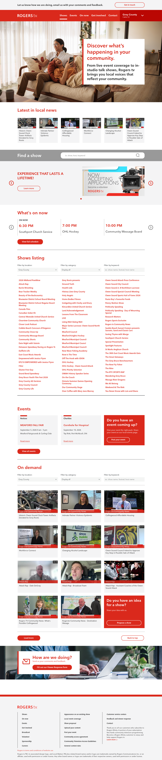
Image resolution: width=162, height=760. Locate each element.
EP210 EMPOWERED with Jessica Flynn (36, 362)
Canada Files (24, 309)
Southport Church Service (35, 231)
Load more (29, 638)
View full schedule (30, 242)
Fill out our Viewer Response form (52, 667)
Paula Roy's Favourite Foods (117, 299)
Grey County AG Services (30, 381)
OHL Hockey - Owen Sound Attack (77, 366)
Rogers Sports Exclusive (115, 320)
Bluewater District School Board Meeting (37, 299)
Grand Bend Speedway (29, 373)
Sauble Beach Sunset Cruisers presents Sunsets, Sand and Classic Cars (122, 329)
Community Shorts (27, 339)
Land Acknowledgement (73, 310)
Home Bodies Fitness (71, 299)
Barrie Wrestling (26, 288)
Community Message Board (124, 231)
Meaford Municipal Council (74, 339)
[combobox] (100, 155)
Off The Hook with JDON (73, 358)
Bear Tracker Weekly (28, 292)
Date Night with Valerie (29, 343)
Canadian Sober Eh (27, 313)
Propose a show (124, 623)
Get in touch (129, 5)
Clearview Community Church (32, 320)
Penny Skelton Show (114, 303)
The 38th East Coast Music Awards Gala (123, 353)
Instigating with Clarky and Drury (77, 303)
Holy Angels (67, 295)
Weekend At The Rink (114, 387)
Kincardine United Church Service (77, 307)
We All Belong (111, 383)
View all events (28, 451)
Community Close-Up (28, 332)
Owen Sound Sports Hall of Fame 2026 (122, 295)
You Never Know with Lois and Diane (121, 391)
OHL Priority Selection (72, 370)
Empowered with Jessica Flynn (32, 358)
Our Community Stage (72, 387)
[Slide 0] (81, 199)
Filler (21, 366)
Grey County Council (28, 385)
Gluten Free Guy (26, 370)
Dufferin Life (24, 351)
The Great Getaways (114, 357)
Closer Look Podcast (28, 324)
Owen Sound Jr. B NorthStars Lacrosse (122, 288)
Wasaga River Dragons (115, 380)
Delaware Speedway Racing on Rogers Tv (37, 347)
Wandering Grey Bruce (115, 376)
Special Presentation (114, 342)
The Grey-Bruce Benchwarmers (119, 361)
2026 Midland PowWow (29, 280)
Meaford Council (69, 332)
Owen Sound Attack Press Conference (122, 280)
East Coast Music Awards (30, 355)
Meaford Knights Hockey (73, 336)
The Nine (109, 368)
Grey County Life (26, 389)
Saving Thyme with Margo (117, 334)
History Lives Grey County (73, 292)
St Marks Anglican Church (116, 349)
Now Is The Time (69, 355)
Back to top (132, 638)
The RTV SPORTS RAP (115, 372)
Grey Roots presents (71, 280)
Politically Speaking (114, 307)
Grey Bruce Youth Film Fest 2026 (33, 377)
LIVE (64, 318)
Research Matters (113, 317)
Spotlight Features (113, 346)
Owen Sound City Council (116, 284)
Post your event (118, 440)
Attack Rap (23, 284)
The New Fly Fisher (113, 364)
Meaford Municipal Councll (74, 347)
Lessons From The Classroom (75, 314)
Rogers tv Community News (117, 324)
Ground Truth (68, 284)
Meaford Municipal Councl (74, 343)
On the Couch (68, 377)
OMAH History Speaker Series (75, 373)
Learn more (29, 188)
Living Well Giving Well (72, 322)
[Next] (150, 183)
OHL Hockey (70, 231)
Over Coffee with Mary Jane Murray (78, 391)
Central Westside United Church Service (36, 317)
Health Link (67, 288)
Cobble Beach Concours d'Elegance (35, 328)
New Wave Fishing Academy (74, 351)
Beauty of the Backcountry (31, 295)
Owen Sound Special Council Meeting (122, 292)
